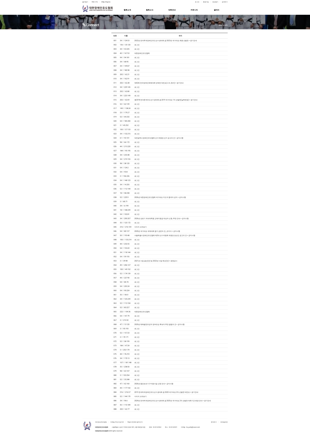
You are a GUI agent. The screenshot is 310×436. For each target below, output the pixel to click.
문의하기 (214, 422)
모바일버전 (224, 422)
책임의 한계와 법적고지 (135, 422)
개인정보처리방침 (101, 422)
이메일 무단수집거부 (117, 422)
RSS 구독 (95, 2)
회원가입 (206, 2)
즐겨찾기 (85, 2)
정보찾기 (215, 2)
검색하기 (225, 2)
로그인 (197, 2)
